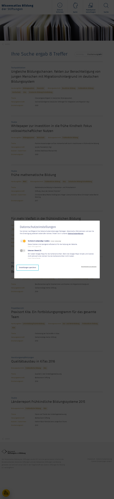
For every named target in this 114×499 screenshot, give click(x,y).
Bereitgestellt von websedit (88, 266)
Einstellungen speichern (27, 267)
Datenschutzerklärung (75, 233)
